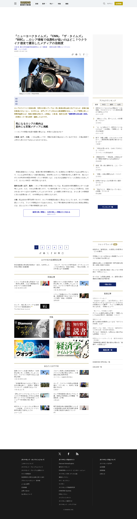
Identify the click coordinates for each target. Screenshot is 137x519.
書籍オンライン (63, 477)
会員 (119, 104)
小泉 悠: (30, 47)
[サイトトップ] (25, 3)
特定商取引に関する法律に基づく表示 (32, 477)
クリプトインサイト (65, 497)
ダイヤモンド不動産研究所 (67, 487)
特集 (59, 4)
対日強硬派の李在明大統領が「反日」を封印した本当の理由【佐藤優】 (31, 266)
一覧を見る (108, 284)
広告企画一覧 (97, 367)
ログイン (110, 3)
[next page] (66, 247)
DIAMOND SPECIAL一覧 (101, 362)
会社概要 (102, 467)
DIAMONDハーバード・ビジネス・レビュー (72, 470)
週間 (111, 104)
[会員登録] (119, 3)
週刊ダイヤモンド (64, 467)
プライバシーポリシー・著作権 (30, 480)
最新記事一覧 (107, 350)
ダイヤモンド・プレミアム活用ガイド (32, 470)
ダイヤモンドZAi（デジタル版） (68, 474)
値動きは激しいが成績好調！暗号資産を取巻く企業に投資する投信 (108, 264)
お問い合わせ (25, 491)
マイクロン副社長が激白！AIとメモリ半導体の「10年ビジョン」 (108, 271)
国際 (15, 49)
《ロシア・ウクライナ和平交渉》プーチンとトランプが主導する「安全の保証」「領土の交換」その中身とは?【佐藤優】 (71, 267)
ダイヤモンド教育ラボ (65, 501)
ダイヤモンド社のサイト (67, 459)
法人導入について (26, 494)
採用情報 (102, 470)
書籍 (66, 4)
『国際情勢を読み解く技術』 (78, 114)
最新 (96, 104)
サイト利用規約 (26, 474)
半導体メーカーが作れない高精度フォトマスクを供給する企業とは (108, 257)
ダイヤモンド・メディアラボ (67, 504)
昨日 (104, 104)
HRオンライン (63, 494)
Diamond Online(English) (66, 463)
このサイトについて (27, 463)
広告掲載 (24, 487)
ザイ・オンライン (64, 480)
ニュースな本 (23, 49)
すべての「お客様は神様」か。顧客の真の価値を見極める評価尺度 (108, 277)
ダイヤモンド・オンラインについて (32, 459)
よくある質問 (25, 484)
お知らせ (102, 474)
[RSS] (77, 454)
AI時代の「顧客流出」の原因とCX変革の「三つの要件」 (108, 250)
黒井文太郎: (59, 47)
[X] (59, 454)
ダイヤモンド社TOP (106, 463)
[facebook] (68, 454)
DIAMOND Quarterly (65, 491)
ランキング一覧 (107, 207)
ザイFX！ (62, 484)
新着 (36, 4)
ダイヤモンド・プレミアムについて (32, 467)
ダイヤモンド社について (108, 459)
